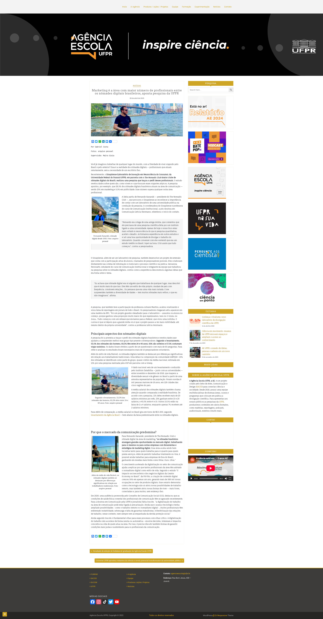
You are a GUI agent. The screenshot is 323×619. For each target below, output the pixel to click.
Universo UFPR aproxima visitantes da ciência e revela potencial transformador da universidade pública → (139, 560)
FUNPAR (94, 574)
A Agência (135, 6)
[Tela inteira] (230, 478)
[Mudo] (226, 478)
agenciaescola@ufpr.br (180, 573)
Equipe (175, 6)
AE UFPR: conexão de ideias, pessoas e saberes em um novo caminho (216, 351)
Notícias (216, 6)
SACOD (199, 387)
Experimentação (202, 6)
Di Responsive (221, 615)
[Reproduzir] (191, 478)
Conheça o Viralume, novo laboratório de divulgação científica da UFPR (214, 320)
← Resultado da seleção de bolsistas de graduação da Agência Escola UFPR (121, 551)
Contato (228, 6)
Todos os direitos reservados (161, 615)
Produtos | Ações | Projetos (155, 6)
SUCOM (94, 582)
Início (124, 6)
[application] (210, 468)
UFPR (221, 402)
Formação (186, 6)
